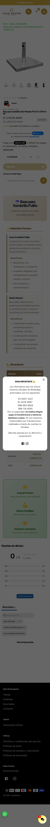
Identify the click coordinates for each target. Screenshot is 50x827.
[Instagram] (27, 443)
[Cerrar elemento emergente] (43, 379)
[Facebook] (23, 443)
